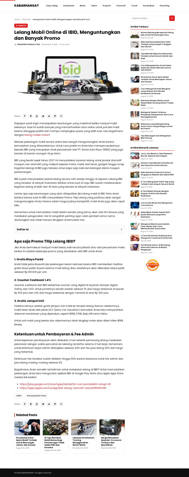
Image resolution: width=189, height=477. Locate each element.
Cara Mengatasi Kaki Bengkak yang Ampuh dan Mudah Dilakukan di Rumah (155, 91)
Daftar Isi (23, 229)
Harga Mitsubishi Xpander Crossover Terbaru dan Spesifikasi (111, 441)
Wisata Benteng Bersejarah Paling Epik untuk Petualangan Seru (157, 33)
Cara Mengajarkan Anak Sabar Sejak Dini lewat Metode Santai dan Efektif (156, 67)
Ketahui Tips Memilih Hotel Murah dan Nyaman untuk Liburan (157, 164)
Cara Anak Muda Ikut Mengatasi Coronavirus (156, 204)
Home (17, 19)
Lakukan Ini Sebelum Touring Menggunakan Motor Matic (83, 441)
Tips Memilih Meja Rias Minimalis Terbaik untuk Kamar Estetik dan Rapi (157, 56)
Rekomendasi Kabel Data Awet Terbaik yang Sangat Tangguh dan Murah (156, 44)
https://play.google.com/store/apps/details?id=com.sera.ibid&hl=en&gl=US (65, 384)
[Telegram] (42, 116)
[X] (30, 116)
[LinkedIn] (48, 116)
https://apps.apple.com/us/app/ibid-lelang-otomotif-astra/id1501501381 (63, 388)
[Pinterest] (55, 116)
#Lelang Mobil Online (36, 395)
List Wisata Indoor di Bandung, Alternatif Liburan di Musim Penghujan (155, 247)
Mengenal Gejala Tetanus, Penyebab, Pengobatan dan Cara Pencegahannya (157, 114)
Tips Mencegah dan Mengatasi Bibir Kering (156, 137)
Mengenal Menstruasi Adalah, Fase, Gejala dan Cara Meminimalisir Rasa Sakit (155, 226)
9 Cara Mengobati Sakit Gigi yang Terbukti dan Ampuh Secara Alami (157, 183)
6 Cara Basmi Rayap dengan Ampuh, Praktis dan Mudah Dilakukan (155, 193)
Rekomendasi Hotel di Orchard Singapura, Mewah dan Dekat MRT (157, 173)
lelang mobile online (36, 135)
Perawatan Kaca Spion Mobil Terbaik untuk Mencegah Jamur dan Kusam (26, 441)
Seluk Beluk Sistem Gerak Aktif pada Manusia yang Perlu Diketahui (155, 214)
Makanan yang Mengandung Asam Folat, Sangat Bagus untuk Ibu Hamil (157, 126)
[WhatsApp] (36, 116)
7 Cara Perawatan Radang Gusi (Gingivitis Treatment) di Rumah (156, 237)
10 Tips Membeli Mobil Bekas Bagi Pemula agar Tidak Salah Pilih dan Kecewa (54, 442)
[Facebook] (24, 116)
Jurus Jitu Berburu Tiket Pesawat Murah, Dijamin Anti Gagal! (156, 155)
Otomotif (26, 19)
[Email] (61, 116)
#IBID (18, 395)
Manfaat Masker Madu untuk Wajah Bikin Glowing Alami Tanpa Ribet (157, 103)
